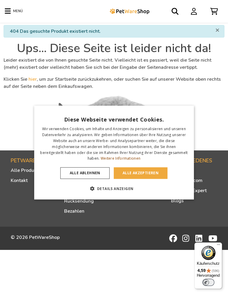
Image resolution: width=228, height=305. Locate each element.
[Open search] (175, 11)
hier (32, 79)
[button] (114, 188)
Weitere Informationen (120, 158)
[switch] (208, 282)
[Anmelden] (195, 11)
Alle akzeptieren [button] (141, 172)
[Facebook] (173, 238)
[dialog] (114, 153)
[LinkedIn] (199, 238)
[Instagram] (186, 238)
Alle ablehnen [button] (85, 172)
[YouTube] (212, 238)
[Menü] (218, 246)
